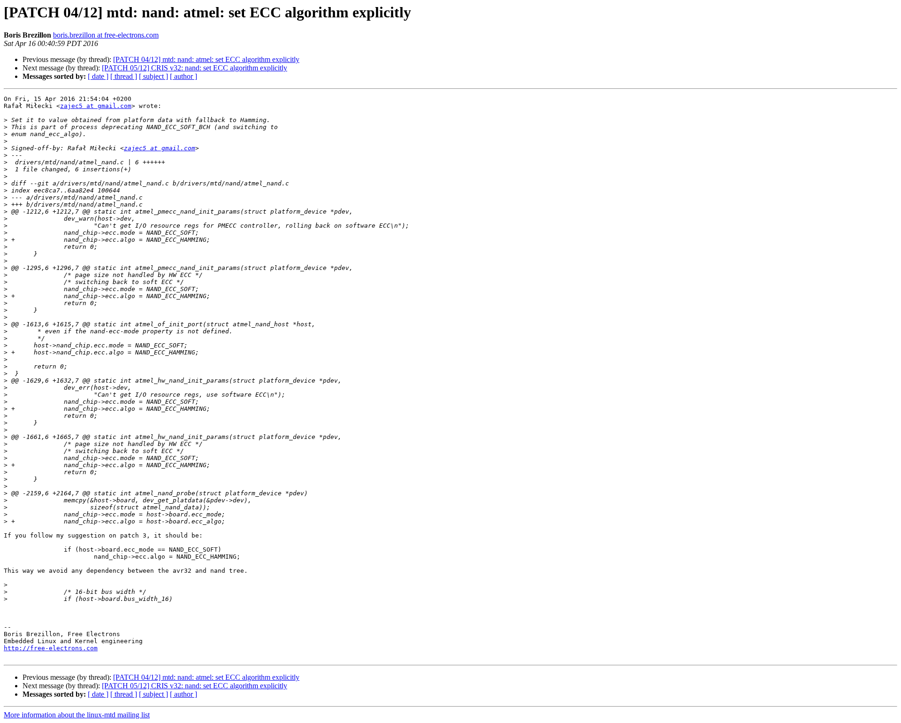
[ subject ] (153, 76)
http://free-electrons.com (51, 648)
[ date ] (98, 76)
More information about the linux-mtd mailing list (77, 715)
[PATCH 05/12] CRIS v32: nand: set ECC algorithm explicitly (194, 68)
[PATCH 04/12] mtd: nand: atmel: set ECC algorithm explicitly (206, 59)
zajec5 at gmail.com (95, 105)
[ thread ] (123, 76)
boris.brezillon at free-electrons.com (106, 35)
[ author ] (183, 76)
